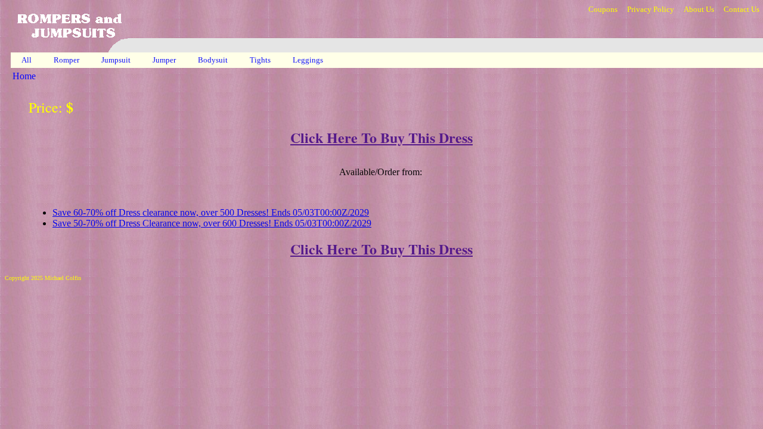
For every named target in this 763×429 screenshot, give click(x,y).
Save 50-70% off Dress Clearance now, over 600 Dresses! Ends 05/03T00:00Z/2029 (211, 223)
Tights (261, 59)
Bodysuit (213, 59)
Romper (67, 59)
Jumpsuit (116, 59)
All (26, 59)
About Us (699, 9)
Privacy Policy (650, 9)
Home (24, 76)
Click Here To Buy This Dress (381, 137)
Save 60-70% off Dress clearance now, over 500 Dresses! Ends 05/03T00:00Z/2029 (210, 212)
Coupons (603, 9)
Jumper (165, 59)
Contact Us (741, 9)
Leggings (309, 59)
